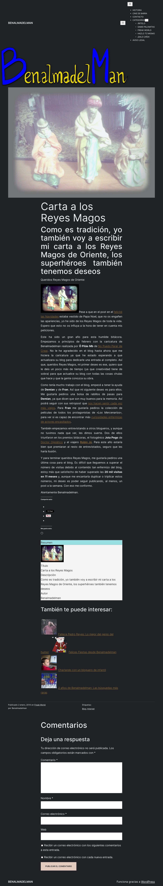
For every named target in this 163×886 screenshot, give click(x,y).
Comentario (49, 760)
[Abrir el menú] (122, 23)
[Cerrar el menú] (130, 4)
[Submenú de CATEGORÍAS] (146, 20)
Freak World (40, 705)
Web (43, 829)
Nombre (47, 798)
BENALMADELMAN (20, 23)
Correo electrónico (54, 814)
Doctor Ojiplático (52, 442)
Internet (91, 709)
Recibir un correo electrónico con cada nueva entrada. (78, 857)
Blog (84, 709)
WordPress (148, 881)
